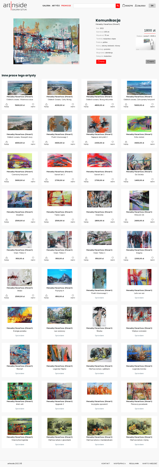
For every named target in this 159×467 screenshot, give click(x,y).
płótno (105, 42)
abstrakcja (109, 53)
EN (152, 5)
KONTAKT (106, 463)
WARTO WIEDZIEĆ (149, 463)
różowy (117, 46)
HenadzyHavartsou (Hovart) (108, 24)
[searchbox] (74, 6)
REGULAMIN (134, 463)
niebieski (111, 46)
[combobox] (94, 6)
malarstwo (108, 56)
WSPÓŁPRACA (119, 463)
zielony (104, 46)
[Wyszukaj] (118, 6)
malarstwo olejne (109, 39)
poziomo (107, 49)
